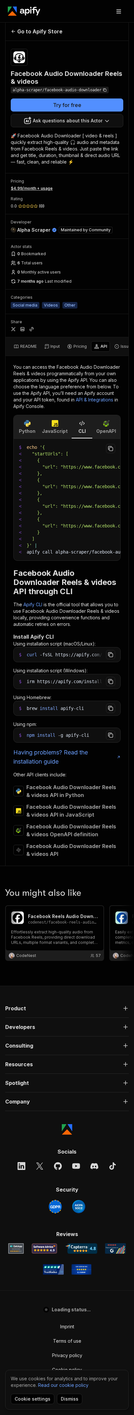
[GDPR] (55, 1206)
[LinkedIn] (21, 1166)
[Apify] (24, 11)
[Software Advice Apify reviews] (44, 1248)
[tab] (25, 346)
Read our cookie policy (63, 1385)
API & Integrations (94, 399)
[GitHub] (58, 1166)
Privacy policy (67, 1355)
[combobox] (67, 120)
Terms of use (67, 1341)
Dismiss (69, 1399)
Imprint (67, 1326)
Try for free (67, 105)
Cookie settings (32, 1399)
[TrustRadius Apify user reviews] (53, 1269)
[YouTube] (76, 1166)
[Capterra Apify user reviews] (81, 1248)
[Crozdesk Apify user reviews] (81, 1269)
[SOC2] (79, 1206)
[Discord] (94, 1166)
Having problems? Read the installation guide (50, 757)
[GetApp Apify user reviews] (16, 1248)
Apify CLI (32, 604)
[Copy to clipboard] (110, 448)
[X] (39, 1166)
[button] (67, 1008)
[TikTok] (112, 1166)
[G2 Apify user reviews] (115, 1248)
